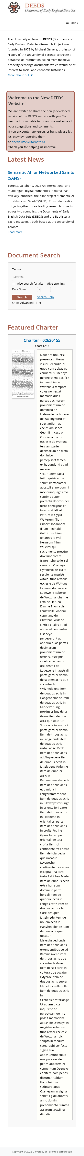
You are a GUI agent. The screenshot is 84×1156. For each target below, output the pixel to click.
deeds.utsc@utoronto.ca (28, 142)
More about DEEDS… (22, 75)
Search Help (45, 297)
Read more (15, 232)
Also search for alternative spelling (41, 283)
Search (22, 297)
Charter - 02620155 (42, 340)
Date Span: (19, 289)
